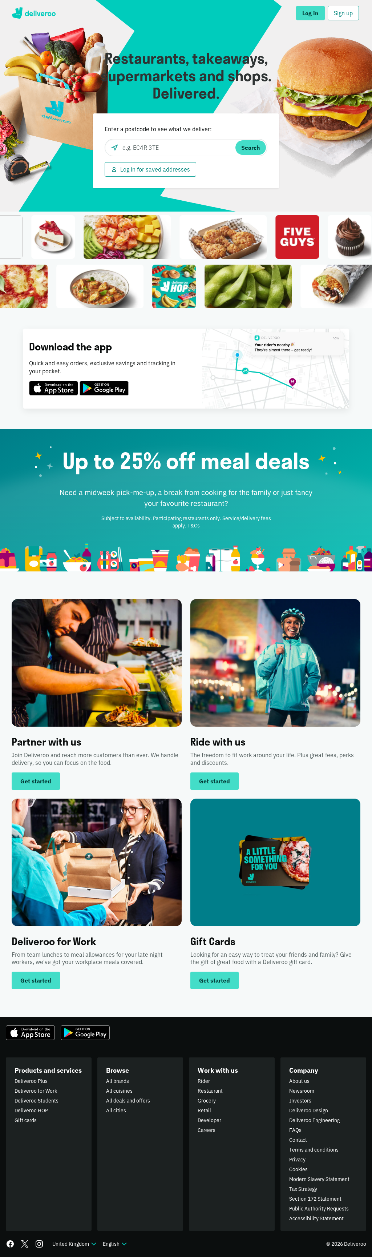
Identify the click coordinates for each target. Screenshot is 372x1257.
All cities (116, 1110)
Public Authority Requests (319, 1208)
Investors (300, 1100)
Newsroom (301, 1091)
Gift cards (26, 1120)
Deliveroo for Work (36, 1091)
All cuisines (119, 1091)
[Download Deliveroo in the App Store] (53, 383)
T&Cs (193, 525)
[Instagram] (39, 1244)
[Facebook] (10, 1244)
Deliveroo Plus (31, 1081)
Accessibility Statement (316, 1218)
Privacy (297, 1159)
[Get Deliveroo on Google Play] (104, 383)
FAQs (295, 1130)
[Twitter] (24, 1244)
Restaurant (210, 1091)
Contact (298, 1140)
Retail (204, 1110)
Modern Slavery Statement (319, 1179)
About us (299, 1081)
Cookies (298, 1169)
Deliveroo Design (308, 1110)
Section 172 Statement (315, 1199)
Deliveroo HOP (31, 1110)
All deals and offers (128, 1100)
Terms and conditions (314, 1149)
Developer (209, 1120)
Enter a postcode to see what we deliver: (158, 129)
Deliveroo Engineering (314, 1120)
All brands (117, 1081)
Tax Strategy (303, 1189)
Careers (206, 1130)
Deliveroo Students (36, 1100)
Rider (204, 1081)
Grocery (207, 1100)
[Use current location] (115, 147)
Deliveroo (34, 13)
